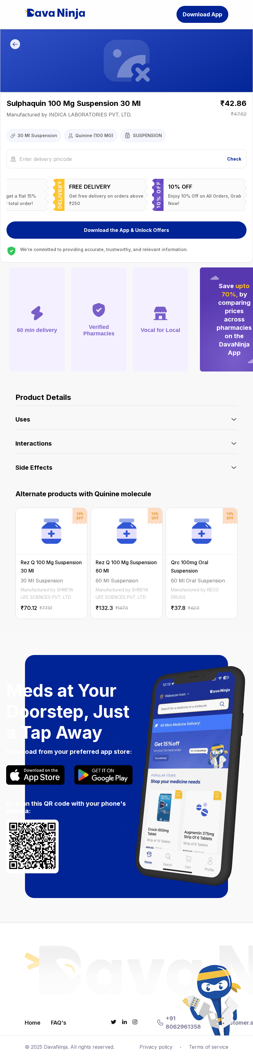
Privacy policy (155, 1047)
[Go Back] (15, 44)
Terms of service (208, 1047)
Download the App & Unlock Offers (126, 230)
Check (234, 159)
